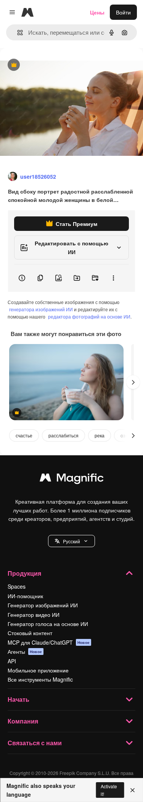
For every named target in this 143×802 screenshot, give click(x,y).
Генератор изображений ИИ (43, 605)
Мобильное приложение (38, 670)
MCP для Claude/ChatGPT (49, 642)
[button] (71, 541)
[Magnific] (72, 479)
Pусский (71, 541)
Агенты (25, 651)
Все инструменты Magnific (40, 679)
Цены (97, 12)
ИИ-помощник (25, 596)
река (99, 435)
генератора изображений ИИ (41, 309)
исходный (51, 65)
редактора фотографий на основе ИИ (89, 316)
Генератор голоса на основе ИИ (48, 624)
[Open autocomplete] (16, 32)
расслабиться (63, 435)
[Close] (133, 790)
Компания (23, 721)
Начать (18, 699)
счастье (24, 435)
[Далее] (133, 382)
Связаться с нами (35, 742)
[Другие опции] (113, 278)
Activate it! (109, 790)
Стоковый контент (30, 633)
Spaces (17, 586)
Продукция (24, 573)
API (12, 661)
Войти (123, 12)
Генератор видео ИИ (33, 614)
